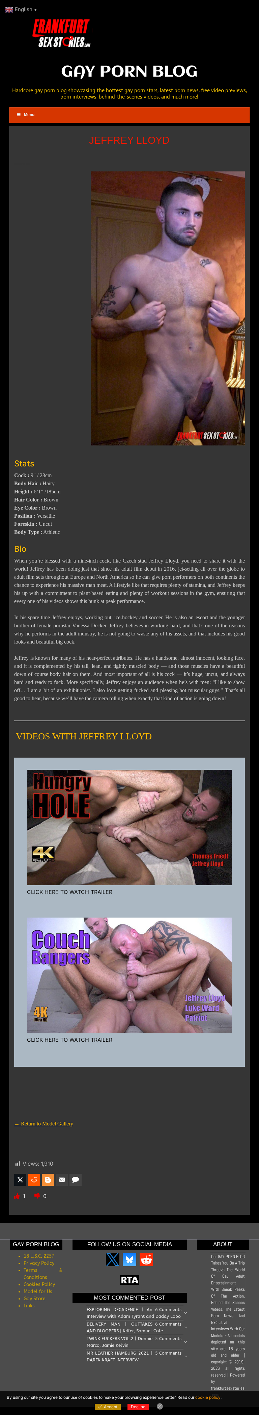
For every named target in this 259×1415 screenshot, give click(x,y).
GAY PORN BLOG (129, 72)
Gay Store (35, 1299)
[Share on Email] (62, 1180)
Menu (29, 114)
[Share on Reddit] (34, 1180)
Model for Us (38, 1292)
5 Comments (168, 1338)
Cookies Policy (39, 1284)
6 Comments (168, 1309)
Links (29, 1306)
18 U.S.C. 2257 (39, 1256)
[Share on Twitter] (20, 1180)
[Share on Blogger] (48, 1180)
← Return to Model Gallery (43, 1123)
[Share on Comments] (75, 1180)
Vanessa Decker (89, 625)
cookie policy (208, 1397)
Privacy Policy (39, 1263)
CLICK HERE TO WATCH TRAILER (69, 892)
